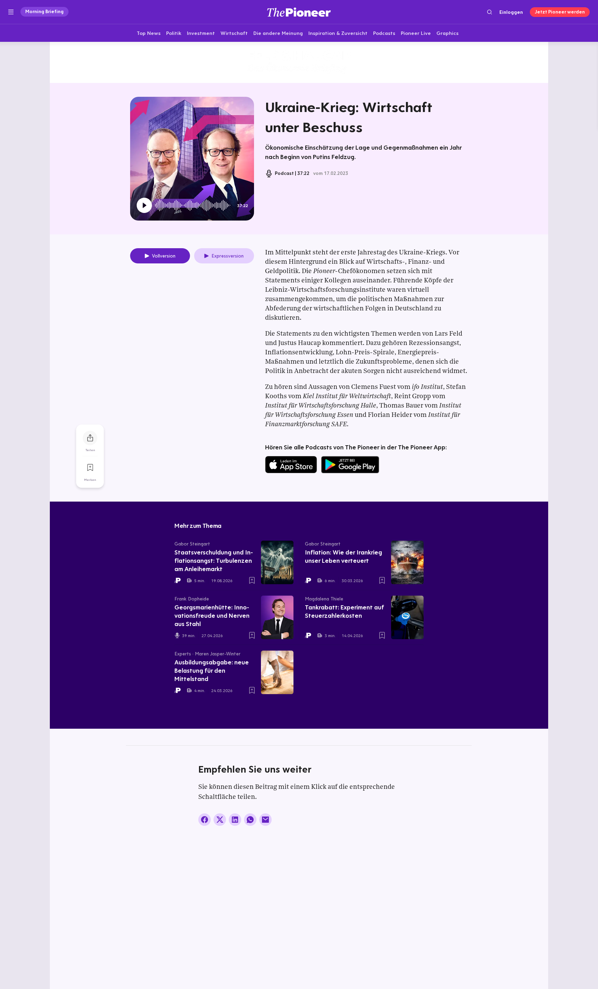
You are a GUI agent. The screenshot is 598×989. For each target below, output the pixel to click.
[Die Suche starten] (489, 12)
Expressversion (227, 256)
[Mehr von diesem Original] (299, 62)
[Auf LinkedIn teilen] (235, 819)
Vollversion (163, 256)
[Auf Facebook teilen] (204, 819)
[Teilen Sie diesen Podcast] (90, 438)
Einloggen (511, 12)
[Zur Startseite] (299, 12)
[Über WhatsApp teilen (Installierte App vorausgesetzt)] (250, 819)
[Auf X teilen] (220, 819)
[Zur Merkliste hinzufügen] (90, 467)
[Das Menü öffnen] (10, 12)
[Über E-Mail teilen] (265, 819)
